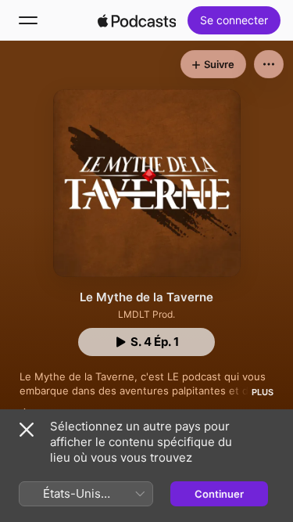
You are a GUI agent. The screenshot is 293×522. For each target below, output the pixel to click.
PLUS (262, 392)
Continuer (219, 494)
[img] (137, 20)
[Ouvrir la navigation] (28, 20)
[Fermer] (27, 430)
